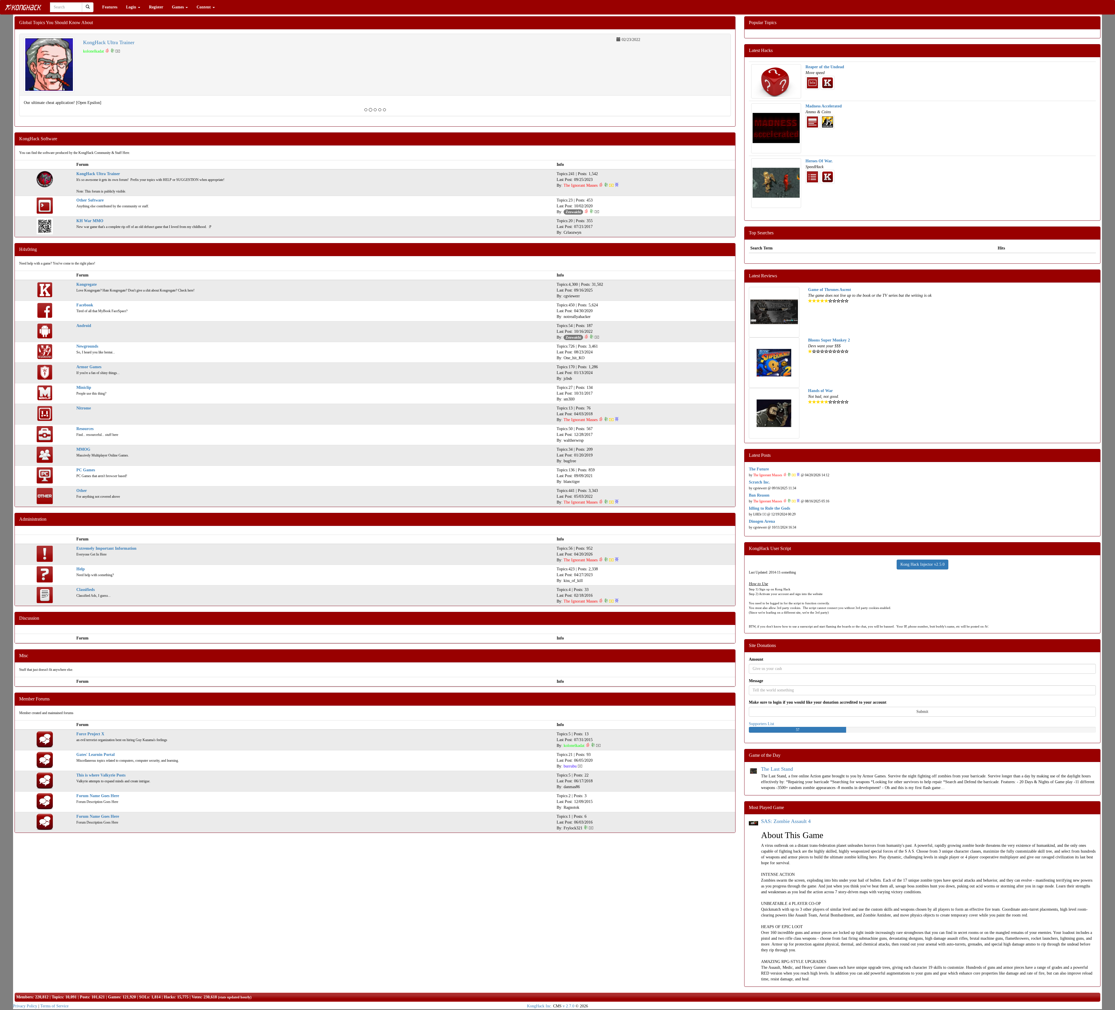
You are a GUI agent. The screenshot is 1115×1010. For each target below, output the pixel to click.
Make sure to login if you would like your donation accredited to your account (817, 702)
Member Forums (34, 698)
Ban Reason (759, 495)
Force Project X (90, 734)
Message (756, 681)
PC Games (85, 470)
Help (80, 569)
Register (156, 7)
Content (204, 7)
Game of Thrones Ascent (829, 289)
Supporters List (761, 724)
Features (109, 7)
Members (24, 997)
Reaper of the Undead (824, 67)
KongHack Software (38, 138)
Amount (756, 659)
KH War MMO (89, 221)
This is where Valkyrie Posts (100, 775)
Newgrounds (87, 346)
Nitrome (83, 408)
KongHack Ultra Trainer (108, 42)
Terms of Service (54, 1006)
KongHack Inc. (539, 1006)
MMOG (83, 449)
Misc (23, 655)
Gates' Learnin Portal (95, 754)
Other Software (90, 200)
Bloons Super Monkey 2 (829, 340)
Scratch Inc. (759, 482)
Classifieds (85, 589)
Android (83, 326)
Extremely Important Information (106, 548)
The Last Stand (777, 769)
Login (131, 7)
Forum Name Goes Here (97, 796)
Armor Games (88, 367)
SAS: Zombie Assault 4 (786, 821)
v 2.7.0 (568, 1006)
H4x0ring (28, 249)
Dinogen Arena (762, 521)
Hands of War (820, 391)
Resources (84, 429)
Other (81, 490)
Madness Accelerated (823, 106)
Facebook (84, 305)
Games (178, 7)
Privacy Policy (25, 1006)
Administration (32, 519)
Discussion (29, 618)
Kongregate (86, 284)
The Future (759, 469)
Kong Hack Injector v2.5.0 (922, 564)
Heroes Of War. (819, 161)
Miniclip (83, 387)
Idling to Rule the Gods (769, 508)
